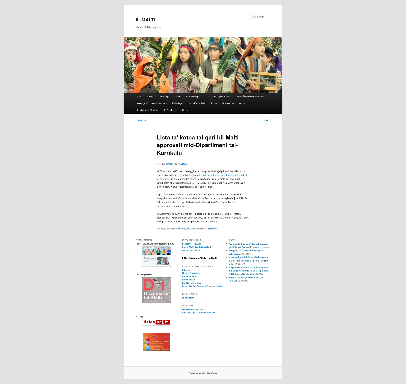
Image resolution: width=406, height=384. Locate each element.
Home (139, 96)
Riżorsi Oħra (228, 103)
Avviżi (180, 228)
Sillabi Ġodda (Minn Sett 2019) (250, 96)
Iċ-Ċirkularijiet (170, 110)
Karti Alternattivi (189, 276)
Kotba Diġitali (178, 103)
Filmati (214, 103)
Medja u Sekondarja (191, 273)
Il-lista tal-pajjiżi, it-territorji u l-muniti (198, 312)
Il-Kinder (151, 96)
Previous (141, 120)
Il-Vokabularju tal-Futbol (192, 309)
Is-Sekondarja (192, 96)
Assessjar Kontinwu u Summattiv (152, 103)
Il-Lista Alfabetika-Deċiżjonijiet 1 (196, 246)
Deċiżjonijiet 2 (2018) (191, 250)
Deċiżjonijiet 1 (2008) (191, 243)
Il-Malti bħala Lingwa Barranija (218, 96)
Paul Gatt (183, 163)
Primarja (186, 269)
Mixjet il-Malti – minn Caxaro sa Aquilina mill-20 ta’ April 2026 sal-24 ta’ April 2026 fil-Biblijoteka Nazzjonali (249, 270)
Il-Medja (177, 96)
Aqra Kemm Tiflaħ (197, 103)
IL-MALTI (145, 19)
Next (267, 120)
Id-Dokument (188, 297)
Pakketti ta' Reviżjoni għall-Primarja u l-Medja (202, 286)
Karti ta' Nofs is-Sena (191, 282)
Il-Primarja (164, 96)
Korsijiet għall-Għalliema (148, 110)
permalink (212, 228)
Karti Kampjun (188, 279)
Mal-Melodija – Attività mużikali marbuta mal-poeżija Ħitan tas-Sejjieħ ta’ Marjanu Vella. (248, 260)
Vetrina (242, 103)
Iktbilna (185, 110)
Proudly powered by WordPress (203, 372)
